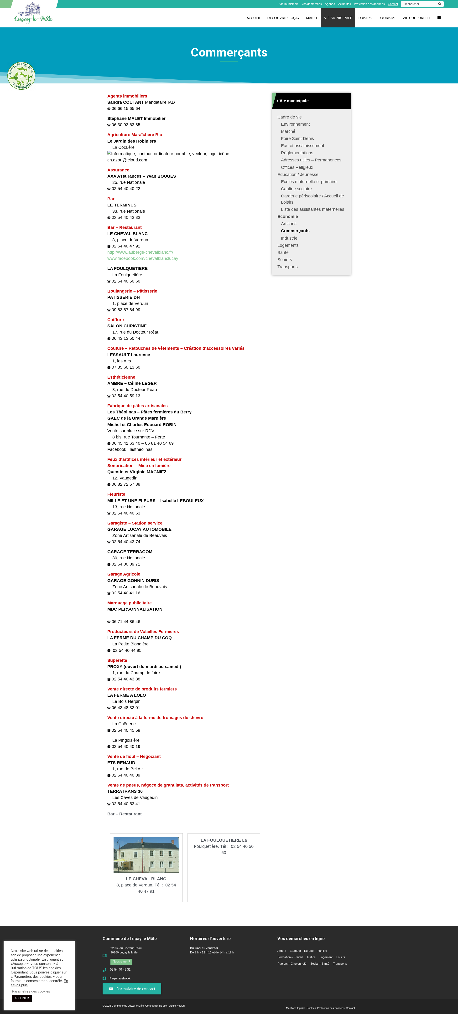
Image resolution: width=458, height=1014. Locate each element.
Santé (283, 252)
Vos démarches (312, 4)
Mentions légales (295, 1008)
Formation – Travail (290, 957)
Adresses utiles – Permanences (311, 160)
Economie (287, 216)
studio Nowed (177, 1005)
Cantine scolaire (296, 188)
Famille (322, 950)
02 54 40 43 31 (120, 969)
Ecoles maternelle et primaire (309, 181)
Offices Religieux (297, 167)
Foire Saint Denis (297, 138)
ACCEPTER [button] (22, 998)
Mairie (312, 17)
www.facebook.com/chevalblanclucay (142, 258)
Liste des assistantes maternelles (312, 209)
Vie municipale (289, 4)
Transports (287, 266)
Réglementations (297, 153)
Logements (288, 245)
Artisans (289, 223)
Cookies (311, 1008)
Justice (311, 957)
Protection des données (369, 4)
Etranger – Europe (302, 950)
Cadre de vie (289, 117)
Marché (288, 131)
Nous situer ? (121, 961)
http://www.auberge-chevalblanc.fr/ (140, 252)
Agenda (330, 4)
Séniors (284, 259)
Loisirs (365, 17)
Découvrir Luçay (283, 17)
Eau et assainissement (302, 145)
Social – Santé (319, 963)
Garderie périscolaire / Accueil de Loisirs (312, 199)
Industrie (289, 238)
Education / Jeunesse (297, 174)
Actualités (344, 4)
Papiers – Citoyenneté (292, 963)
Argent (281, 950)
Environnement (295, 124)
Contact (393, 4)
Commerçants (295, 231)
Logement (326, 957)
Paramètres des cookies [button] (31, 991)
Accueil (254, 17)
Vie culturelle (417, 17)
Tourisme (387, 17)
